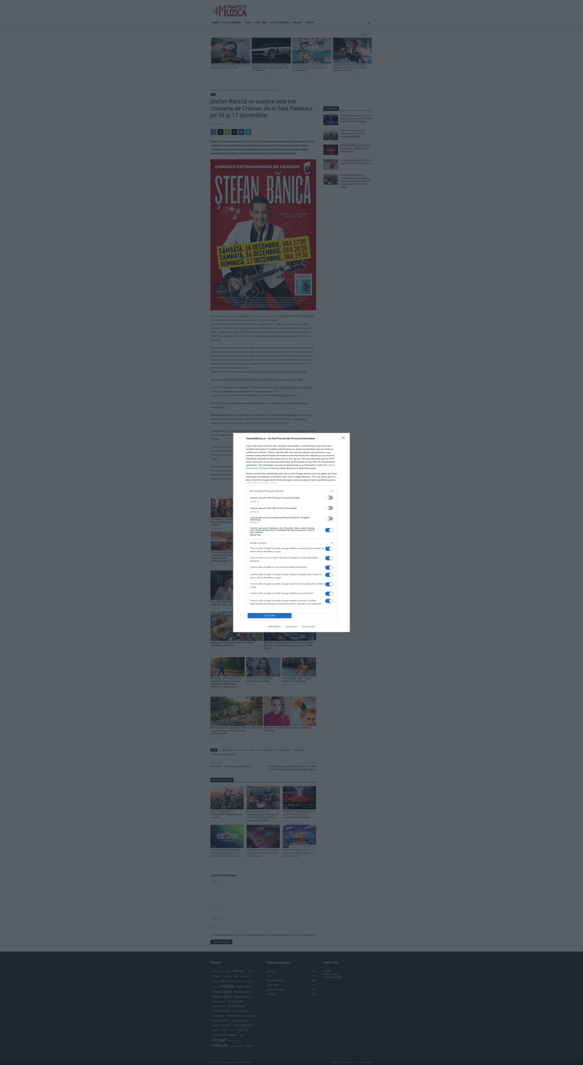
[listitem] (291, 490)
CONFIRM (269, 616)
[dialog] (291, 532)
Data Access (291, 626)
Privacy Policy (308, 626)
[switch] (329, 498)
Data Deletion (274, 626)
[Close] (344, 439)
